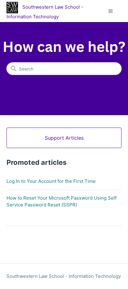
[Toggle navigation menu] (110, 11)
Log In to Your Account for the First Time (51, 181)
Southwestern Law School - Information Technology (64, 276)
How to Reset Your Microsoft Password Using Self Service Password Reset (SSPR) (62, 201)
